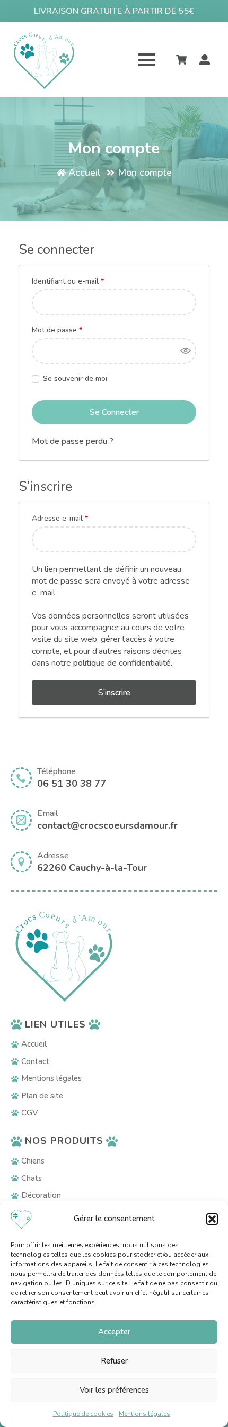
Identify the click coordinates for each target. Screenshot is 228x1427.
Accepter (114, 1331)
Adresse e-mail (78, 518)
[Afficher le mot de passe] (185, 351)
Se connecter (114, 412)
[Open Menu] (146, 59)
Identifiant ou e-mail (86, 281)
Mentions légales (144, 1414)
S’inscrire (114, 692)
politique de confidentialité (122, 663)
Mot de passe (75, 330)
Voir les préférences (114, 1390)
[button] (212, 1219)
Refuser (114, 1361)
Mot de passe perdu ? (72, 441)
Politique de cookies (83, 1414)
